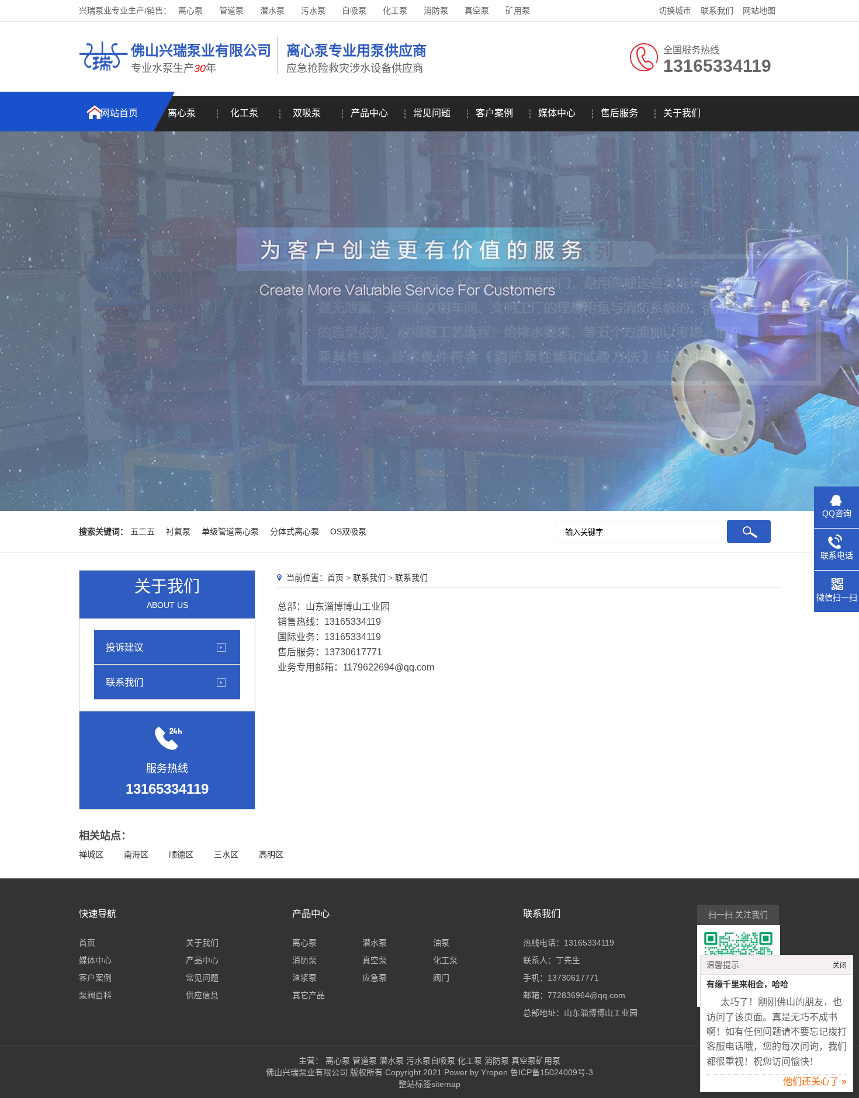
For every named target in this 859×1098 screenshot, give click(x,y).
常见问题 (432, 113)
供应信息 (202, 995)
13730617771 (573, 977)
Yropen (494, 1072)
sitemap (445, 1084)
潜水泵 (272, 10)
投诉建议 (124, 647)
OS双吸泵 (348, 531)
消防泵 (436, 10)
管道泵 (231, 10)
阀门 (441, 977)
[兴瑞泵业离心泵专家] (103, 73)
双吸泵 (307, 113)
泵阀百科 (95, 995)
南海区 (136, 854)
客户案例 (494, 113)
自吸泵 (354, 10)
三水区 (226, 854)
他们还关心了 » (815, 1081)
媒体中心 (557, 113)
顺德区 (181, 854)
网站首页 (119, 113)
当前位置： (306, 577)
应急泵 (374, 977)
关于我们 (682, 113)
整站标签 (415, 1084)
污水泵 (313, 10)
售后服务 (619, 113)
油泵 (441, 942)
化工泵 (395, 10)
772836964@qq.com (586, 995)
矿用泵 (517, 10)
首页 (335, 577)
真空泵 (477, 10)
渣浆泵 (304, 977)
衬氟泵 (178, 531)
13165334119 (589, 942)
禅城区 (91, 854)
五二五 (142, 531)
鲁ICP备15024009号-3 (550, 1072)
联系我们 (717, 10)
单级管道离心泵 (230, 531)
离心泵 (190, 10)
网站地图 (759, 10)
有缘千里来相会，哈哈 (747, 984)
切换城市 (675, 10)
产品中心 (369, 113)
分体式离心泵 (294, 531)
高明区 (271, 854)
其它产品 (308, 995)
